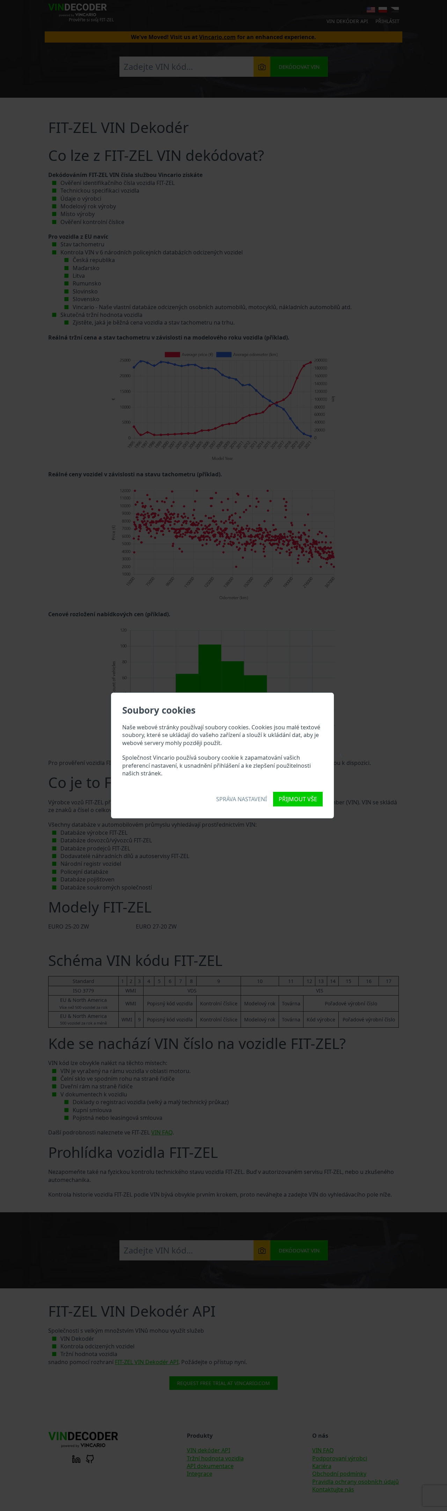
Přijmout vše (298, 799)
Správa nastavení (241, 799)
